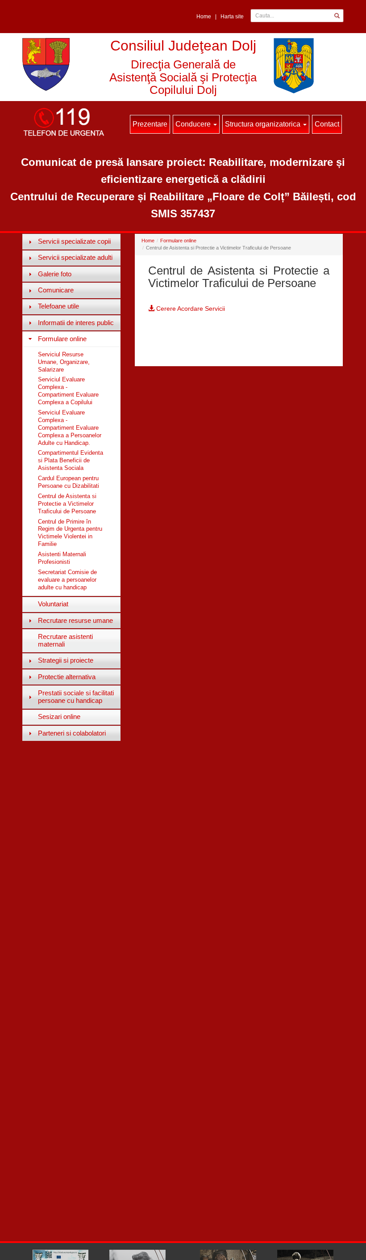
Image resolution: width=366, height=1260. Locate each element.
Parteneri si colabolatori (72, 733)
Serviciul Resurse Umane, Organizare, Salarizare (64, 362)
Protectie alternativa (67, 677)
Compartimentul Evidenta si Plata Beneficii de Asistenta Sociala (70, 460)
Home (203, 16)
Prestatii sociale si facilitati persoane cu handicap (76, 696)
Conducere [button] (193, 124)
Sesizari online (59, 716)
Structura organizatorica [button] (263, 124)
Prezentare (150, 124)
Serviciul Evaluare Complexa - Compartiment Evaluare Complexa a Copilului (68, 391)
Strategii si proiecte (65, 660)
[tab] (71, 241)
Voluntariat (53, 604)
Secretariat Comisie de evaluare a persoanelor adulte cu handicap (67, 580)
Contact (327, 124)
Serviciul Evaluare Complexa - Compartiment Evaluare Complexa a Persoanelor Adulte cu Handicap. (69, 427)
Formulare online (62, 338)
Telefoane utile (58, 306)
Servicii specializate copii (74, 241)
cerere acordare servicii (189, 308)
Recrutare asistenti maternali (65, 640)
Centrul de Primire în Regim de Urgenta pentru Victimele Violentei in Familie (70, 533)
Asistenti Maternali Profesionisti (62, 558)
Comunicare (56, 290)
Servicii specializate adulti (75, 257)
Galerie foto (54, 274)
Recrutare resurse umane (75, 620)
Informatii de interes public (76, 322)
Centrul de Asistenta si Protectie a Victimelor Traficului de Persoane (67, 504)
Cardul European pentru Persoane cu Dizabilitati (68, 482)
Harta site (232, 16)
